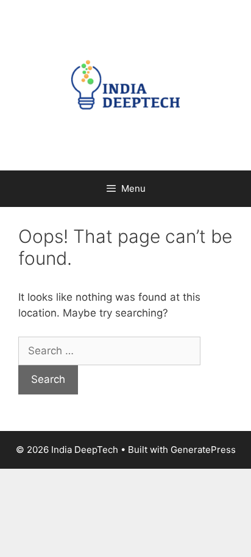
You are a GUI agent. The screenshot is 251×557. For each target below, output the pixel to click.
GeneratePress (203, 449)
